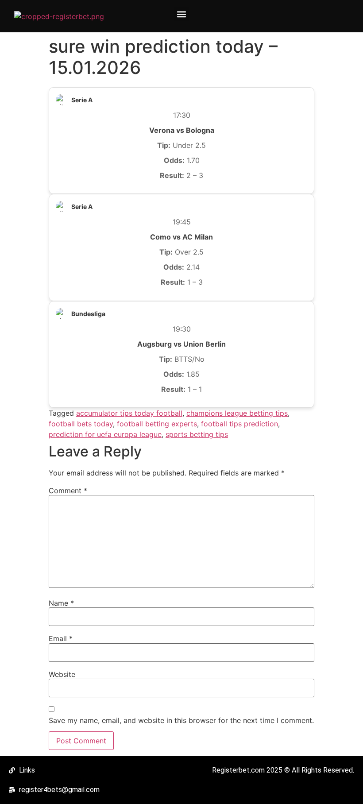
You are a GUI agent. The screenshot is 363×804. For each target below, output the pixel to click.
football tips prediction (239, 423)
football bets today (81, 423)
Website (62, 674)
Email (61, 638)
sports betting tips (197, 434)
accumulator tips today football (129, 413)
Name (61, 603)
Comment (68, 490)
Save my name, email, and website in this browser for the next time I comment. (181, 720)
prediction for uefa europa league (105, 434)
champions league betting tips (237, 413)
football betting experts (157, 423)
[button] (181, 14)
